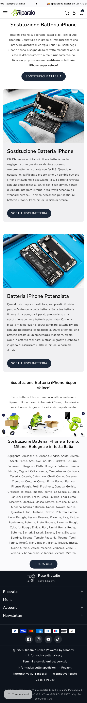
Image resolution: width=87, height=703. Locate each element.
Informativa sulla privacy (45, 655)
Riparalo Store (35, 650)
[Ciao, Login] (74, 12)
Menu (8, 599)
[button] (6, 12)
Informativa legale (64, 674)
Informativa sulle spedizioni (37, 668)
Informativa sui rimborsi (30, 674)
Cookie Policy (45, 680)
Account (10, 607)
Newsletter (13, 615)
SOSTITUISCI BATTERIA (43, 76)
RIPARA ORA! (43, 564)
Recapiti (66, 668)
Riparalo (10, 591)
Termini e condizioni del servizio (45, 661)
